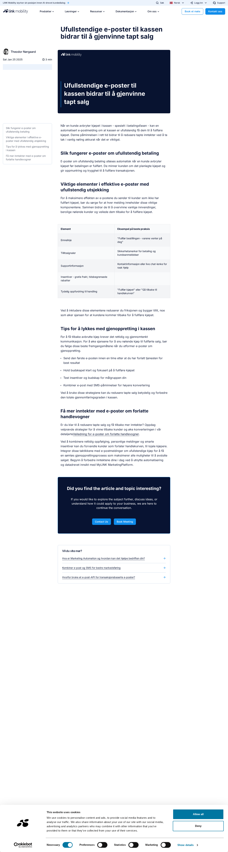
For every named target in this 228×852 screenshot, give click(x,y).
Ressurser (96, 11)
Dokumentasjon (125, 11)
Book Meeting (125, 521)
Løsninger (71, 11)
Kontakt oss (215, 11)
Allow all (198, 814)
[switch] (102, 845)
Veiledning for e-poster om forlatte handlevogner (106, 434)
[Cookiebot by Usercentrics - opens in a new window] (23, 845)
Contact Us (101, 521)
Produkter (45, 11)
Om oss (152, 11)
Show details (185, 844)
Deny (198, 825)
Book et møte (192, 11)
